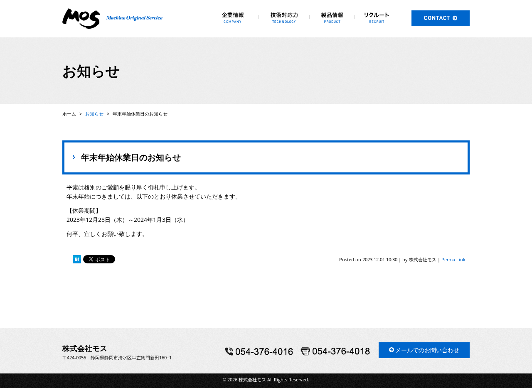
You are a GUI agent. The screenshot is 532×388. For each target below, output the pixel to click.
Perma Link (453, 259)
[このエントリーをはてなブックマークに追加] (77, 259)
